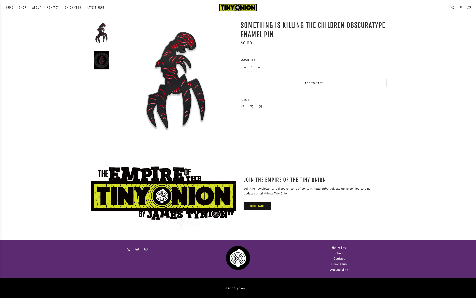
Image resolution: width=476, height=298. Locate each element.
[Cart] (469, 8)
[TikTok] (146, 249)
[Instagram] (137, 249)
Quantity (248, 60)
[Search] (453, 8)
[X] (128, 249)
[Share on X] (251, 106)
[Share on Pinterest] (260, 106)
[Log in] (461, 8)
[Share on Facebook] (243, 106)
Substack (257, 206)
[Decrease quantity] (245, 67)
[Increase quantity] (259, 67)
